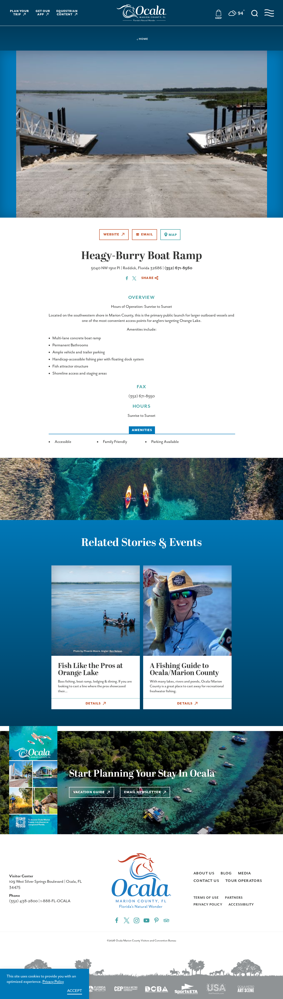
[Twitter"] (126, 920)
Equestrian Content (67, 13)
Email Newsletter (142, 792)
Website (111, 234)
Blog (226, 873)
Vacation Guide (89, 792)
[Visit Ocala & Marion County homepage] (141, 13)
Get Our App (43, 13)
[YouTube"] (146, 920)
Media (244, 873)
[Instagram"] (136, 920)
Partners (234, 898)
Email (147, 234)
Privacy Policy (208, 904)
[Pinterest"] (156, 920)
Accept (74, 990)
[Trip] (166, 920)
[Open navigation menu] (269, 13)
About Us (204, 873)
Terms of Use (206, 898)
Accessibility (241, 904)
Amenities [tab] (142, 430)
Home (143, 39)
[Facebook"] (117, 920)
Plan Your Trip (19, 13)
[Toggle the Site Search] (254, 13)
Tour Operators (243, 881)
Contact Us (206, 881)
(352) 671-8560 (178, 268)
